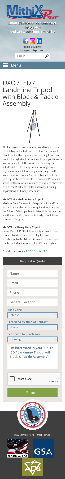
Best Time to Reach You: (23, 334)
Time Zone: (15, 310)
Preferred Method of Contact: (27, 322)
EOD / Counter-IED (36, 251)
